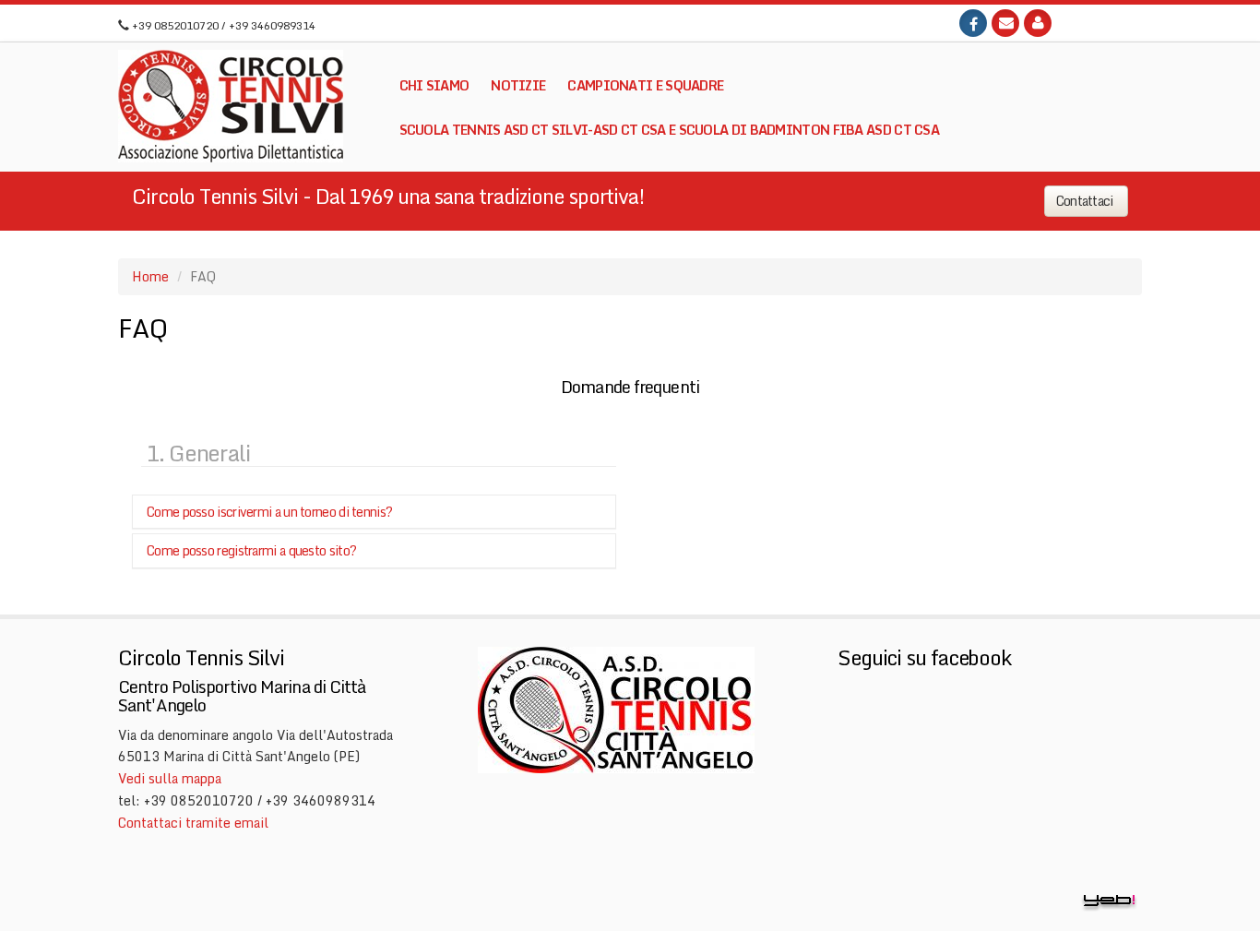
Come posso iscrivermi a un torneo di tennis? (269, 511)
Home (150, 276)
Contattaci (1086, 200)
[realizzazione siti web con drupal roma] (1109, 900)
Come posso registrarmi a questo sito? (251, 550)
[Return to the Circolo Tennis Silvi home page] (230, 106)
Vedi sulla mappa (169, 778)
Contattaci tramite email (193, 822)
